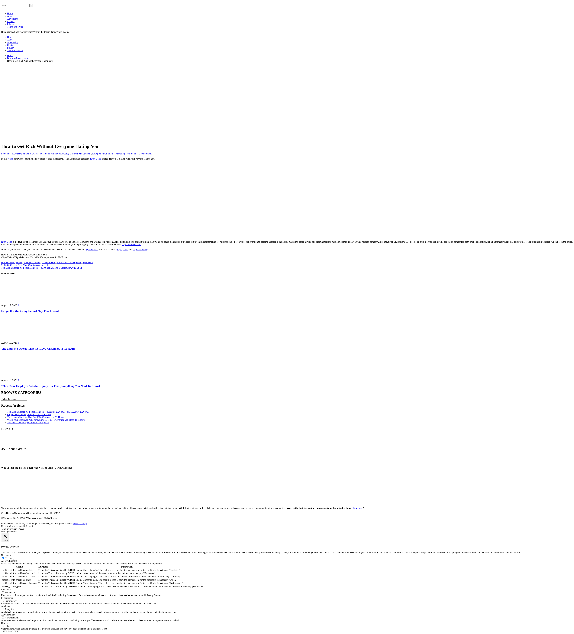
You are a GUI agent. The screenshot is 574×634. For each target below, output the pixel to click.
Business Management (80, 153)
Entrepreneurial (99, 153)
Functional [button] (6, 589)
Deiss (125, 249)
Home (10, 13)
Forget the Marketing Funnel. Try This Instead (30, 311)
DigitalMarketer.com (131, 244)
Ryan (119, 249)
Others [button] (4, 623)
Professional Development (139, 153)
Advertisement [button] (8, 614)
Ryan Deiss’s (92, 249)
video (10, 158)
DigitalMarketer (140, 249)
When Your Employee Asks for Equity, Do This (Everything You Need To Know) (50, 386)
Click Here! (357, 508)
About (10, 16)
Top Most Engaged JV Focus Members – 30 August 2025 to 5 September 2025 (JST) (41, 268)
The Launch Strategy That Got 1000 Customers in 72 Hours (38, 348)
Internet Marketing (116, 153)
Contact (10, 21)
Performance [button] (7, 598)
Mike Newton (44, 153)
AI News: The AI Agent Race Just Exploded (28, 422)
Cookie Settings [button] (9, 529)
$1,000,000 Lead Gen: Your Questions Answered (24, 265)
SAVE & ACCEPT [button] (10, 631)
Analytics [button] (5, 606)
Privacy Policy (80, 523)
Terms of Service (15, 27)
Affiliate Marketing (60, 153)
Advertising (12, 18)
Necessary (9, 558)
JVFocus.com (48, 262)
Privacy (10, 24)
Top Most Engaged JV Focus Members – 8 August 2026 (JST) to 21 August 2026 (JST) (48, 412)
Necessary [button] (6, 555)
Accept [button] (21, 529)
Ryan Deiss (95, 158)
